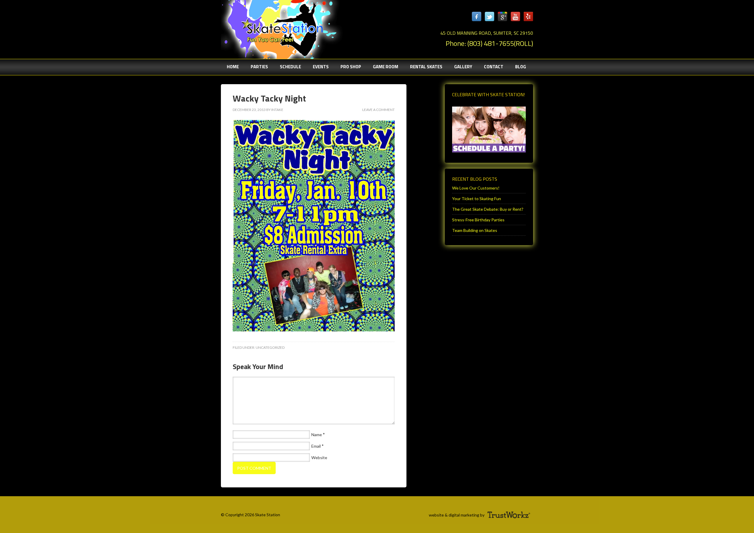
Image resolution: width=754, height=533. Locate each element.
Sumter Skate (280, 28)
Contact (493, 66)
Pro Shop (350, 66)
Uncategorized (270, 347)
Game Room (385, 66)
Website (319, 457)
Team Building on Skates (474, 230)
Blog (520, 66)
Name (316, 434)
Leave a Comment (378, 109)
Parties (256, 66)
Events (321, 66)
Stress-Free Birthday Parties (478, 219)
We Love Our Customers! (476, 187)
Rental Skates (426, 66)
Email (316, 446)
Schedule (290, 66)
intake (277, 109)
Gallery (463, 66)
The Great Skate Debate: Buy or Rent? (487, 209)
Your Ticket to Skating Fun (476, 198)
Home (233, 66)
